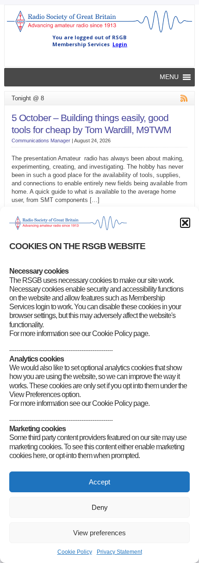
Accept (99, 482)
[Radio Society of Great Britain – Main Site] (100, 32)
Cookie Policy (74, 552)
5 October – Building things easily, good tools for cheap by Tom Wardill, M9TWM (91, 123)
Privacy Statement (119, 552)
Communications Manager (41, 140)
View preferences (99, 533)
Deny (100, 507)
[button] (185, 222)
